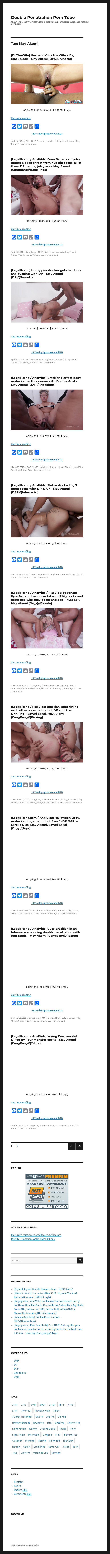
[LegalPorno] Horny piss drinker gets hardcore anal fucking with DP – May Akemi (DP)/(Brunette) (46, 274)
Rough (40, 802)
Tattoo (14, 144)
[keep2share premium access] (47, 1191)
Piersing (30, 1440)
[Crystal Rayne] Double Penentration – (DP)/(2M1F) (43, 1289)
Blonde (46, 574)
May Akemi (62, 141)
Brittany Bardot (21, 1422)
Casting (59, 1422)
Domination (19, 1428)
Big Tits (50, 1416)
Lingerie (47, 1434)
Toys (30, 470)
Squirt (26, 1446)
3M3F (52, 1404)
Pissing (25, 362)
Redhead (54, 1440)
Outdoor (17, 1440)
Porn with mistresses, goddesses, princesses (36, 1234)
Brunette (41, 141)
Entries (20, 1489)
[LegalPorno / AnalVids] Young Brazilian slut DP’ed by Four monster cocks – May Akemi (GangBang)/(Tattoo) (44, 1039)
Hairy (73, 1428)
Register (18, 1481)
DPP (16, 1368)
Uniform (25, 1452)
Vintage (56, 1452)
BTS (49, 1422)
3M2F (43, 1404)
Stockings (27, 255)
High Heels (51, 141)
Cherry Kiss (73, 1422)
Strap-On (53, 1446)
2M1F (33, 141)
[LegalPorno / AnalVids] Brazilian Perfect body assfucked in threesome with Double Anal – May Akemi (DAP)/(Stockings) (46, 381)
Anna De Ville (42, 1410)
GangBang (30, 252)
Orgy (16, 1376)
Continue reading (21, 118)
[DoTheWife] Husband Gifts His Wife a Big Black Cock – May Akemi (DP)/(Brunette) (42, 57)
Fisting (60, 685)
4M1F (44, 1018)
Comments (22, 1493)
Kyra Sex (25, 688)
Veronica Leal (40, 1452)
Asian (56, 1410)
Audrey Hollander (22, 1416)
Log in (17, 1485)
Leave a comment (27, 144)
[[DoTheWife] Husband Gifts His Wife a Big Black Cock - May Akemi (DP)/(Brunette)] (47, 84)
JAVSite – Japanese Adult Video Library (33, 1238)
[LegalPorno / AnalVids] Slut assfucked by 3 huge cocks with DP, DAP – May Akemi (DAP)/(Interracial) (44, 489)
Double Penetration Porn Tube (43, 17)
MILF (58, 1434)
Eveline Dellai (47, 1428)
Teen (75, 1446)
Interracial (59, 252)
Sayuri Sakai (50, 802)
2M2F (24, 1404)
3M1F (39, 574)
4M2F (71, 1404)
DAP (29, 467)
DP (27, 141)
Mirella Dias (16, 913)
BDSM (39, 1416)
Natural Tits (74, 141)
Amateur (26, 1410)
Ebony (33, 1428)
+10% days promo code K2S (47, 133)
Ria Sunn (68, 1440)
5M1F (40, 252)
